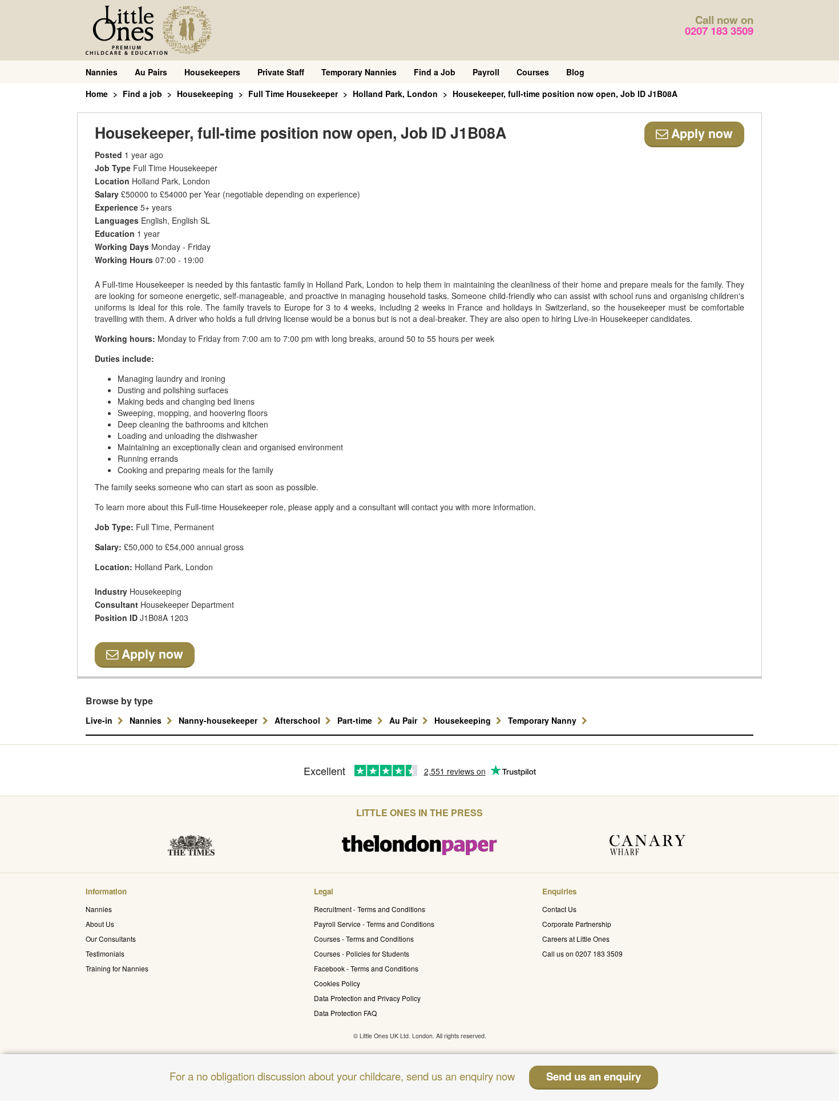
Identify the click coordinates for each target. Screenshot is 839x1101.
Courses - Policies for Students (361, 953)
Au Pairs (151, 72)
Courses (533, 72)
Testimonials (105, 953)
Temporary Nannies (359, 72)
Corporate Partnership (576, 924)
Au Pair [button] (404, 720)
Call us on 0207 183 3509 (582, 953)
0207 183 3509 (719, 30)
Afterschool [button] (298, 720)
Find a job (142, 93)
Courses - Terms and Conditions (364, 938)
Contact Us (559, 909)
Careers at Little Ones (576, 938)
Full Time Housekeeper (293, 93)
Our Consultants (111, 938)
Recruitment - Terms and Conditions (369, 909)
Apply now (700, 133)
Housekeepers (212, 72)
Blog (575, 72)
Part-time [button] (355, 720)
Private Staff (280, 72)
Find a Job (434, 72)
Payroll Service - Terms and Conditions (374, 924)
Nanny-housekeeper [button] (219, 720)
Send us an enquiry (593, 1076)
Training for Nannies (117, 968)
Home (97, 93)
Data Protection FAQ (345, 1013)
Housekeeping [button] (463, 720)
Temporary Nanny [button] (543, 720)
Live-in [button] (100, 720)
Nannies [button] (147, 720)
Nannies (102, 72)
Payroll (486, 72)
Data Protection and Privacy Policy (367, 998)
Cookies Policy (337, 983)
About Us (100, 924)
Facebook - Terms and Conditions (366, 968)
